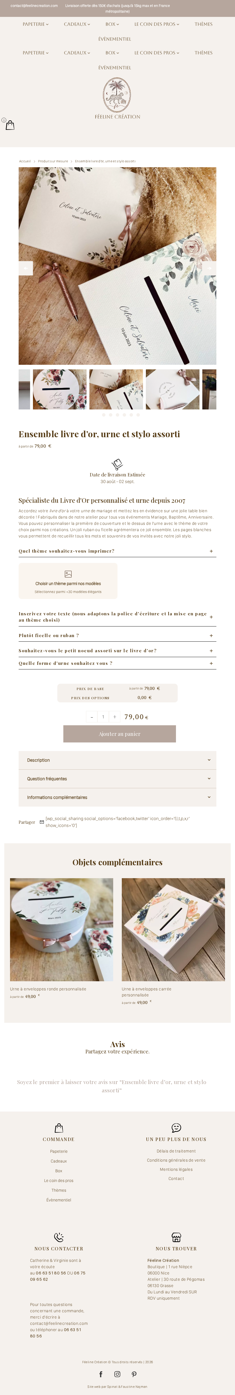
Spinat (112, 1387)
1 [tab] (97, 413)
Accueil (25, 161)
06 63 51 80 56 (51, 1273)
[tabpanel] (116, 396)
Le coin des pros (155, 24)
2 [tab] (103, 413)
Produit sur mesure (53, 161)
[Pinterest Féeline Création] (134, 1374)
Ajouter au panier (119, 733)
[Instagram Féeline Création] (117, 1374)
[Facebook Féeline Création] (100, 1374)
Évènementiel (114, 39)
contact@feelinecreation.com (34, 5)
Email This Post (42, 822)
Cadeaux (75, 24)
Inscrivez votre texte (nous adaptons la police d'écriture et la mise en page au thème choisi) (113, 617)
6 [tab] (131, 413)
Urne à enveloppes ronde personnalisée (48, 989)
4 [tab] (117, 413)
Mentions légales (176, 1169)
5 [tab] (124, 413)
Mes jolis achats (10, 125)
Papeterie (34, 24)
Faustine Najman (134, 1387)
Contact (176, 1178)
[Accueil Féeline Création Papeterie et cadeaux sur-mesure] (117, 97)
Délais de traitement (176, 1151)
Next (209, 268)
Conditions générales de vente (176, 1160)
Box (110, 24)
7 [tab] (138, 413)
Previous (26, 268)
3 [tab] (110, 413)
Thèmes (204, 24)
